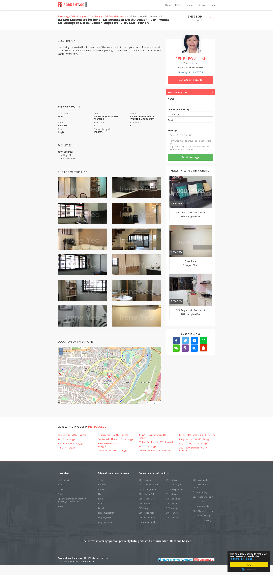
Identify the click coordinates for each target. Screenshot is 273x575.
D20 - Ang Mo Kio (201, 480)
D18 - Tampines (173, 512)
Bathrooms (135, 122)
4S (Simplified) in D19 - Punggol (193, 443)
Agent (101, 480)
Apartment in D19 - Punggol (70, 443)
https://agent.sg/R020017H (190, 72)
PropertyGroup (105, 522)
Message (172, 130)
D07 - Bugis (144, 508)
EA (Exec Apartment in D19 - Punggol (156, 442)
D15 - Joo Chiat (173, 498)
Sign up (202, 5)
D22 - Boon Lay (200, 492)
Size (60, 129)
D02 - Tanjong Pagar (148, 484)
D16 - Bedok (171, 503)
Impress (61, 484)
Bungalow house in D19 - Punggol (195, 439)
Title (96, 113)
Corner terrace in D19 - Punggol (112, 450)
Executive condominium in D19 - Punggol (113, 445)
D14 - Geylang (172, 494)
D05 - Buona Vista (147, 498)
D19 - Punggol (78, 16)
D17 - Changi (172, 508)
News (60, 506)
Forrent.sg (63, 16)
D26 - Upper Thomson (203, 511)
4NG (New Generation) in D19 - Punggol (153, 436)
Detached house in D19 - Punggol (154, 450)
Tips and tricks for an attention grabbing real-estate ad (72, 500)
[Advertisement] (109, 85)
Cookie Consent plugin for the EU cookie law (249, 569)
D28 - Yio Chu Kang (202, 520)
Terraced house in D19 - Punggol (113, 435)
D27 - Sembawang (201, 515)
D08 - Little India (146, 512)
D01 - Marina (145, 480)
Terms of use (64, 480)
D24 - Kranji (198, 501)
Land (100, 498)
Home (168, 5)
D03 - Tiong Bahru (147, 489)
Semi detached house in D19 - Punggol (116, 439)
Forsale (101, 508)
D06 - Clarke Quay (147, 503)
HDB (100, 503)
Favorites (190, 5)
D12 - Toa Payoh (173, 484)
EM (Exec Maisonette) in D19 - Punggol (197, 435)
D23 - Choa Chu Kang (203, 497)
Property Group (87, 561)
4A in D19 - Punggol (67, 439)
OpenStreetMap (151, 403)
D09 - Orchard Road (148, 517)
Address (134, 113)
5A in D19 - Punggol (148, 446)
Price (60, 122)
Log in (212, 5)
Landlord (102, 484)
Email (170, 120)
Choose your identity (178, 109)
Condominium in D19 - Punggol (72, 435)
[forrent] (204, 559)
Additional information (241, 558)
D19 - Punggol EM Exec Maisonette (107, 16)
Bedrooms (99, 122)
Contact (61, 489)
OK (249, 564)
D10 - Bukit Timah (147, 522)
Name (171, 98)
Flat (100, 494)
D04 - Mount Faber (147, 494)
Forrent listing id (102, 129)
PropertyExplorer (106, 512)
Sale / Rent (63, 113)
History (178, 5)
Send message (190, 157)
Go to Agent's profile (190, 79)
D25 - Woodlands (201, 506)
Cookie (61, 494)
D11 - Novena (172, 480)
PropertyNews (104, 517)
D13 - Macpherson (174, 489)
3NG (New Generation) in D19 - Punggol (193, 449)
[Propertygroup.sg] (176, 559)
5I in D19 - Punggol (66, 447)
